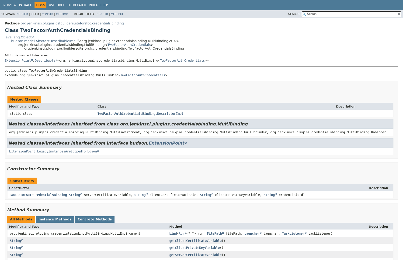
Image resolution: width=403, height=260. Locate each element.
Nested (22, 14)
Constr (47, 14)
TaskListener (293, 233)
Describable (45, 60)
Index (93, 5)
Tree (61, 5)
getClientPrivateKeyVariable (194, 248)
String (74, 195)
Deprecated (77, 5)
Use (52, 5)
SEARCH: (294, 14)
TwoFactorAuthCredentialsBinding (38, 195)
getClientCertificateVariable (195, 241)
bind (173, 233)
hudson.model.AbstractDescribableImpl (43, 41)
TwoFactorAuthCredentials (129, 45)
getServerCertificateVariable (195, 255)
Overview (8, 5)
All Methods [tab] (21, 219)
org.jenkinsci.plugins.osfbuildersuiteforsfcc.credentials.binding (72, 23)
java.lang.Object (18, 37)
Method (62, 14)
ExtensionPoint (18, 60)
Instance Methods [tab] (54, 219)
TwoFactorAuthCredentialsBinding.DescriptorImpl (140, 113)
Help (104, 5)
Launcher (251, 233)
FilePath (214, 233)
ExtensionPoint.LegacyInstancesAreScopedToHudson (53, 151)
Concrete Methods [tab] (95, 219)
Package (25, 5)
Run (181, 233)
